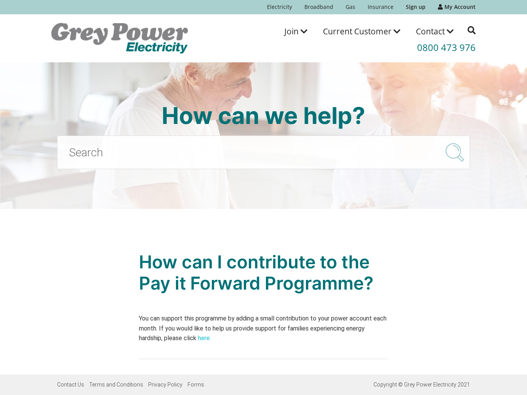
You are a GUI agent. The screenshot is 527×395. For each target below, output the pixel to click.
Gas (350, 6)
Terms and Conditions (116, 384)
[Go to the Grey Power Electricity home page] (119, 38)
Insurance (381, 6)
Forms (195, 384)
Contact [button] (431, 31)
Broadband (318, 6)
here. (204, 338)
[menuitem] (279, 7)
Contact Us (70, 384)
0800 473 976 (446, 47)
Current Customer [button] (358, 31)
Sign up (416, 6)
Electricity (279, 6)
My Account (459, 6)
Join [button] (292, 31)
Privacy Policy (165, 384)
